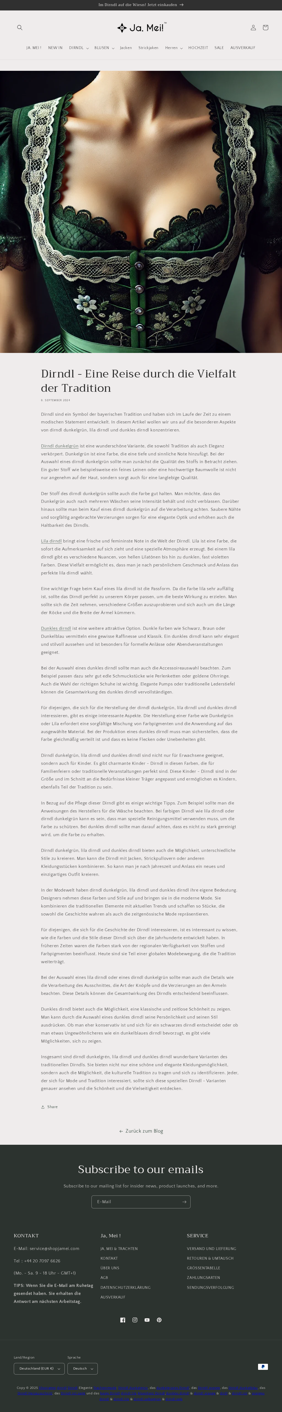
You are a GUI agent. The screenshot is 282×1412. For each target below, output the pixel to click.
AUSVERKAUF (113, 1297)
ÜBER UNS (110, 1268)
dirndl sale (174, 1399)
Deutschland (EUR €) (37, 1368)
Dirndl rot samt (73, 1393)
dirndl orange (205, 1393)
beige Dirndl (110, 1393)
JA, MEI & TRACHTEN (119, 1249)
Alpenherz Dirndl (151, 1393)
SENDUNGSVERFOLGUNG (210, 1288)
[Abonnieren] (184, 1201)
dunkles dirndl (177, 1393)
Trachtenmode (104, 1388)
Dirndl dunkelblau (243, 1388)
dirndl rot (239, 1393)
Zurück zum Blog (144, 1131)
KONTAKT (109, 1258)
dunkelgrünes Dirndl (172, 1388)
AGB (104, 1278)
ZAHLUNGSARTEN (203, 1278)
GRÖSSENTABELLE (203, 1268)
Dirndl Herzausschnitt (35, 1393)
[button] (20, 27)
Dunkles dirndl (56, 628)
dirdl (224, 1393)
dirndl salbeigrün (147, 1399)
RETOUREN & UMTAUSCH (210, 1258)
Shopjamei (47, 1388)
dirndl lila (129, 1393)
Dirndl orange (209, 1388)
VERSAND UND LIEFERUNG (211, 1249)
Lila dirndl (51, 541)
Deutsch (80, 1368)
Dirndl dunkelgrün (59, 446)
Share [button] (52, 1107)
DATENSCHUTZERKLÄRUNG (126, 1288)
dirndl (62, 1388)
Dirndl (73, 1388)
